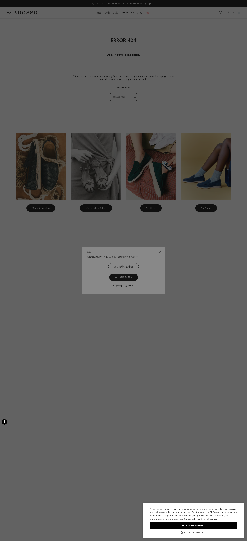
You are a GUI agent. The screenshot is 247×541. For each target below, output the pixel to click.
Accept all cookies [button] (193, 525)
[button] (193, 532)
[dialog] (123, 270)
